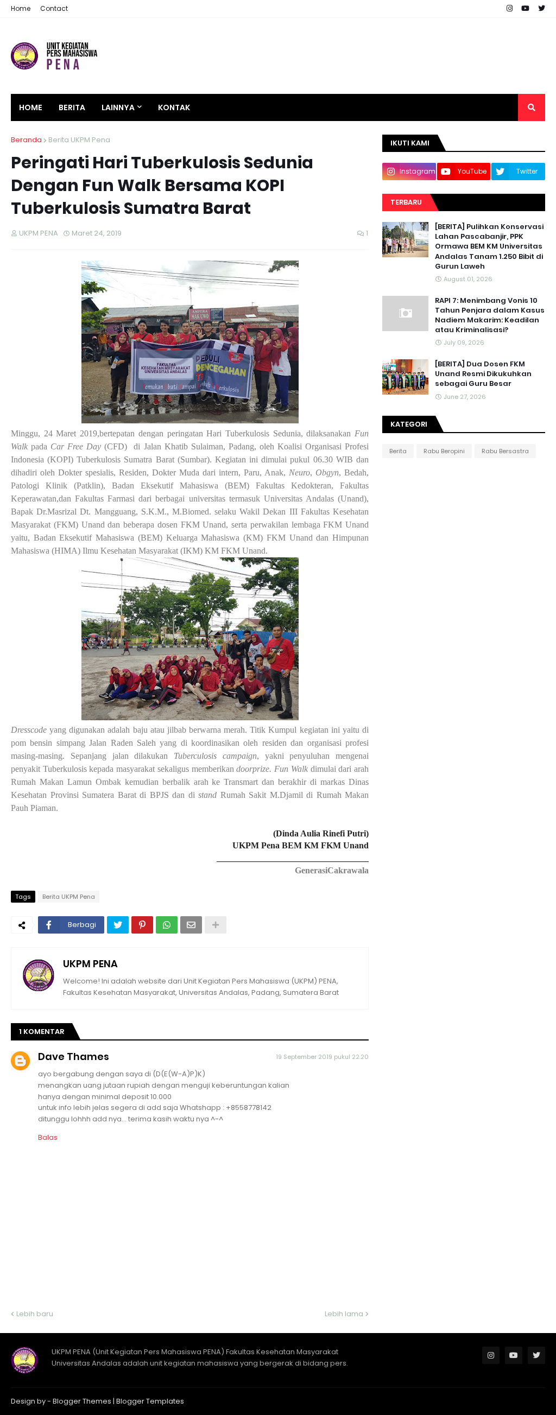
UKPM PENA (90, 963)
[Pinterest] (142, 925)
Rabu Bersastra (505, 451)
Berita (398, 451)
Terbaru (406, 202)
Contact (54, 8)
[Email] (191, 925)
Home (20, 8)
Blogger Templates (150, 1401)
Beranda (26, 140)
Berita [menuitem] (72, 107)
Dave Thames (73, 1056)
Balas (48, 1137)
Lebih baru (34, 1314)
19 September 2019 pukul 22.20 (322, 1056)
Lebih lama (344, 1314)
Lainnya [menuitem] (118, 107)
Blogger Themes (82, 1401)
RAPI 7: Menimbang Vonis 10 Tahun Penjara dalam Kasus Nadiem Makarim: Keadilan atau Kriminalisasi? (490, 315)
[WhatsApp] (167, 925)
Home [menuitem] (30, 107)
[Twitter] (118, 925)
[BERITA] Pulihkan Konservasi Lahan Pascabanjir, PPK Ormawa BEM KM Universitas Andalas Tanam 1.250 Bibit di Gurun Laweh (489, 246)
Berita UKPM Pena (79, 140)
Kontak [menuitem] (174, 107)
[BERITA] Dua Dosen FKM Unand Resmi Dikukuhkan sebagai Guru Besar (483, 374)
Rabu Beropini (444, 451)
